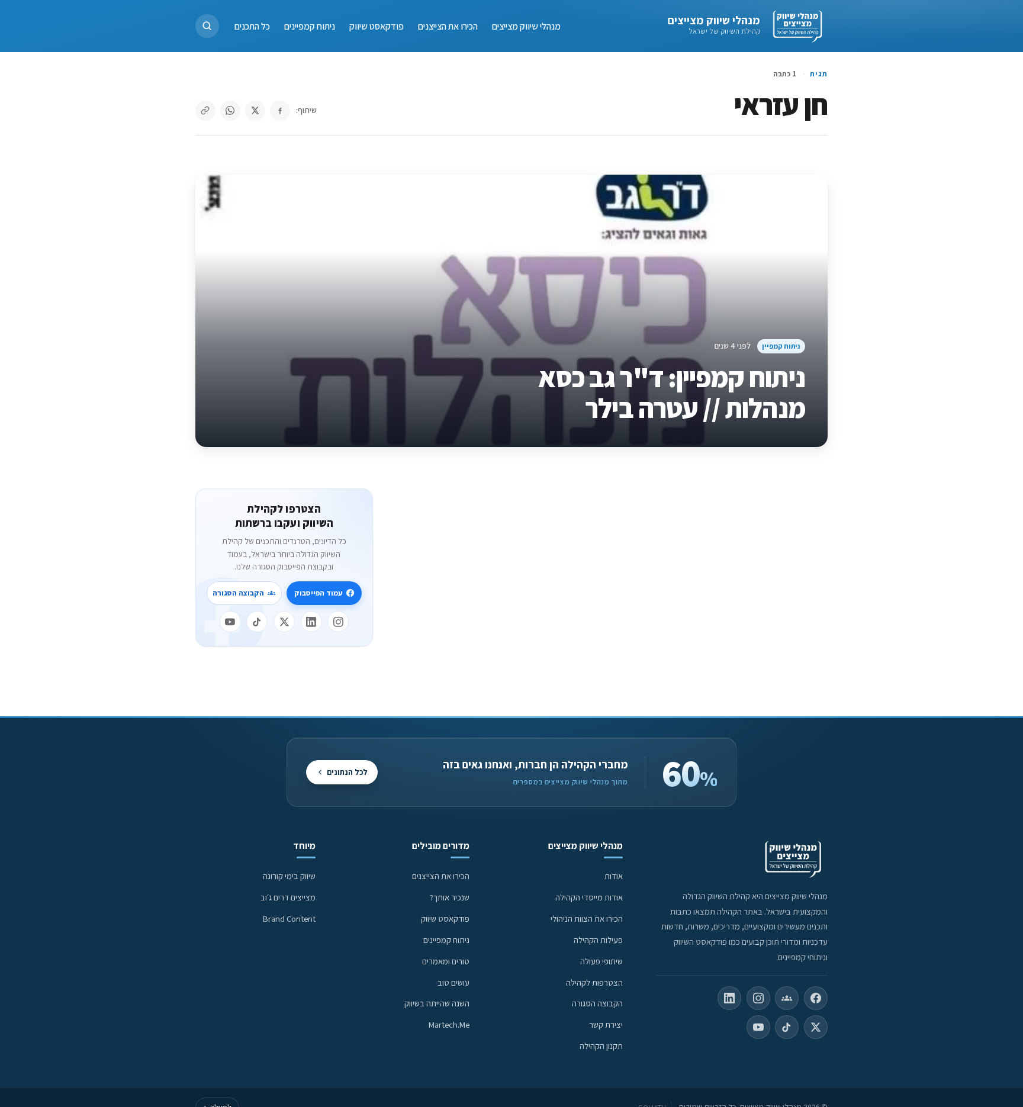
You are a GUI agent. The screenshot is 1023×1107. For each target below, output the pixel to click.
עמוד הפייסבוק (318, 593)
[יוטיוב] (230, 621)
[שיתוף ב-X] (255, 111)
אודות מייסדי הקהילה (589, 897)
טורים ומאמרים (445, 961)
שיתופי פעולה (601, 961)
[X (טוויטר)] (816, 1027)
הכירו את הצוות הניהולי (587, 918)
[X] (284, 621)
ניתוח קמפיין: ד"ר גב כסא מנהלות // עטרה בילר (671, 392)
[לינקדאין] (311, 621)
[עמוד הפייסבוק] (816, 998)
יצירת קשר (606, 1024)
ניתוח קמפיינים (309, 26)
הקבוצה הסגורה (238, 593)
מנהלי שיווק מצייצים (713, 20)
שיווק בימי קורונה (289, 875)
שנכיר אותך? (449, 897)
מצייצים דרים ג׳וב (288, 897)
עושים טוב (453, 982)
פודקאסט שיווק (376, 26)
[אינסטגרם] (338, 621)
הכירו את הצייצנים (448, 26)
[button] (207, 26)
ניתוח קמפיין (781, 346)
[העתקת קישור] (205, 111)
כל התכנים (252, 26)
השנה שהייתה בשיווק (436, 1003)
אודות (613, 875)
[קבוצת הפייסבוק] (787, 998)
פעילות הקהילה (598, 939)
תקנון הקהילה (601, 1045)
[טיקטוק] (257, 621)
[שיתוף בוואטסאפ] (230, 111)
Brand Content (289, 918)
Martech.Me (449, 1024)
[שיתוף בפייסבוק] (280, 111)
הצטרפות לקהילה (594, 982)
